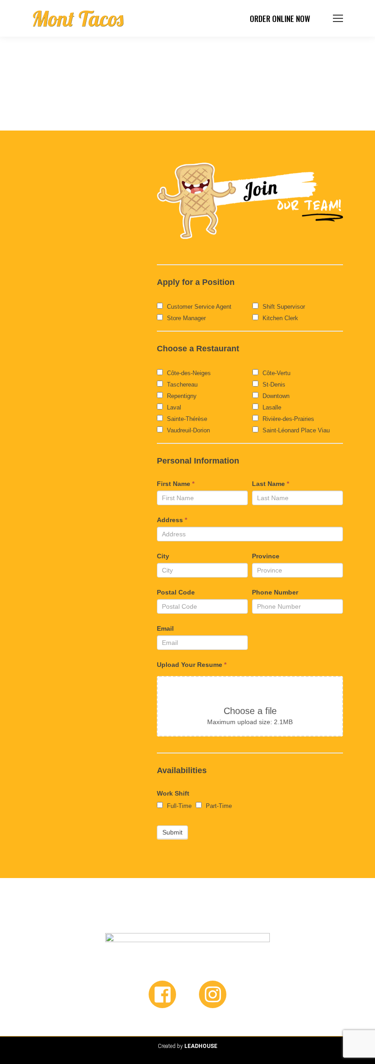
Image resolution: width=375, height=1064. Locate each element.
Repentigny (181, 396)
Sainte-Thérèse (186, 418)
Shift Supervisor (283, 306)
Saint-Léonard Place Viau (295, 430)
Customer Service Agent (198, 306)
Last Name (270, 483)
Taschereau (181, 384)
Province (265, 556)
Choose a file (250, 711)
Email (165, 628)
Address (172, 520)
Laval (173, 407)
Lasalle (271, 407)
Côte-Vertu (275, 373)
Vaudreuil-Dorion (187, 430)
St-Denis (273, 384)
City (163, 556)
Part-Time (218, 805)
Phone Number (275, 592)
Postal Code (176, 592)
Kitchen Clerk (279, 318)
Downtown (275, 396)
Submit (172, 832)
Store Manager (185, 318)
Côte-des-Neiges (188, 373)
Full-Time (178, 805)
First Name (175, 483)
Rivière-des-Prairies (287, 418)
